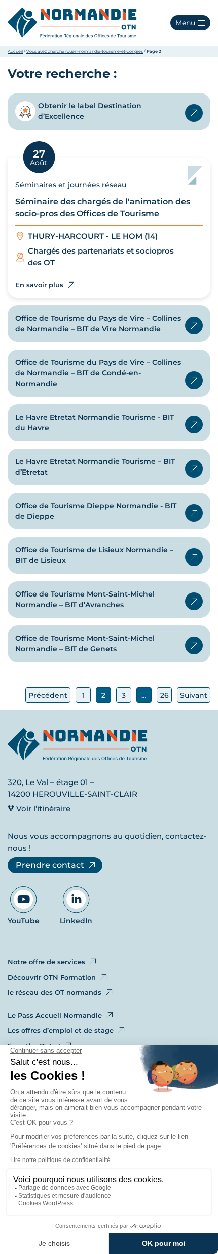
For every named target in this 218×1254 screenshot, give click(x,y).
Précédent (47, 695)
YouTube (24, 920)
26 (164, 695)
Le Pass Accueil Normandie (55, 1015)
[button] (190, 22)
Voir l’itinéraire (42, 808)
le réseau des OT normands (54, 992)
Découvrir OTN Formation (52, 977)
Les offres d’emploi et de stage (61, 1030)
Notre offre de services (46, 962)
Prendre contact (50, 865)
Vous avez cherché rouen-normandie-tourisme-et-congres (84, 51)
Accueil (15, 51)
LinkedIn (76, 920)
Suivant (193, 695)
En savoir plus (194, 113)
